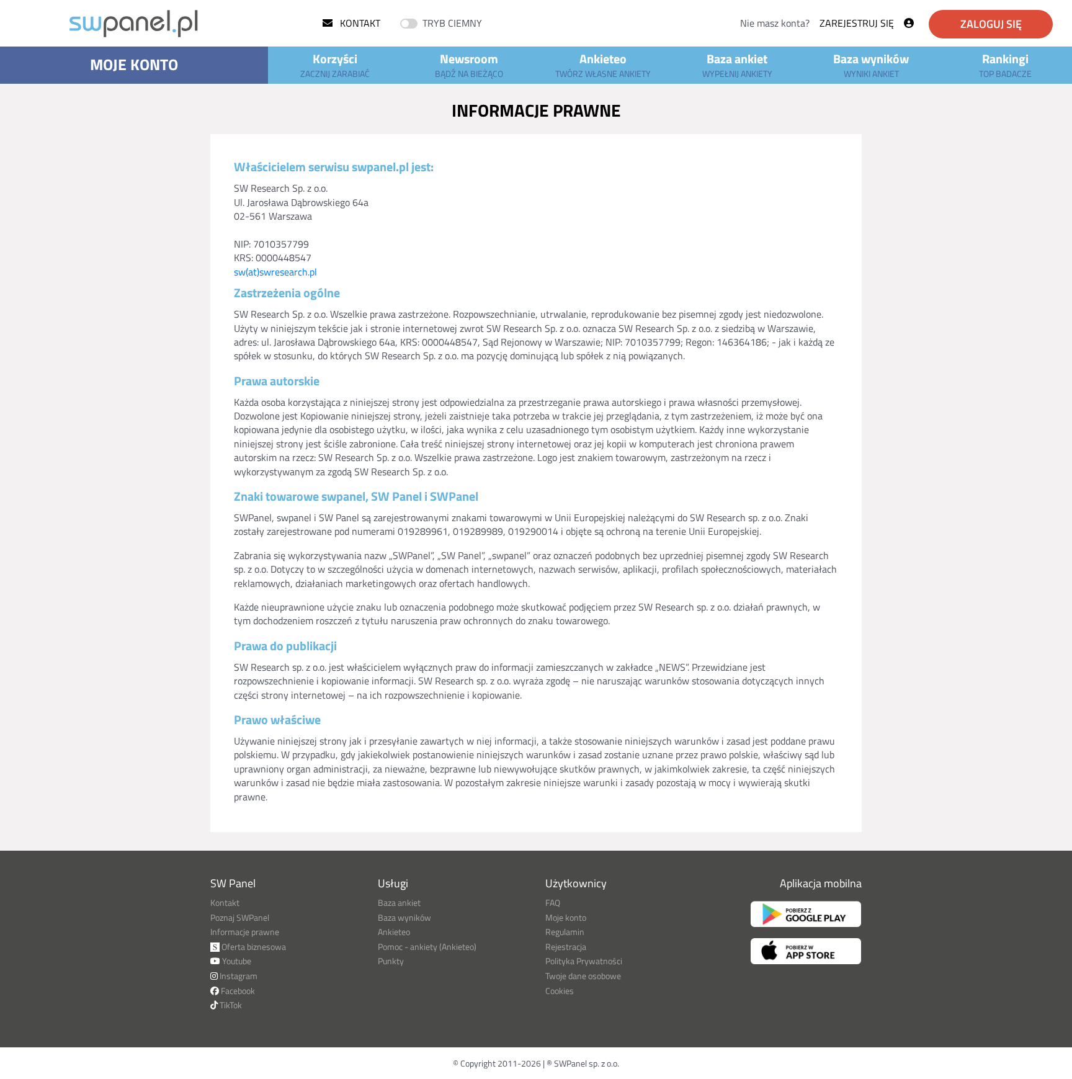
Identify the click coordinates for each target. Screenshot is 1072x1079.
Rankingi (1005, 64)
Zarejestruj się (857, 23)
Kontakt (358, 23)
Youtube (235, 960)
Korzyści (335, 64)
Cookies (559, 990)
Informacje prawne (244, 931)
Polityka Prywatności (583, 960)
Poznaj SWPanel (239, 917)
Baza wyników (871, 64)
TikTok (230, 1004)
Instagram (237, 975)
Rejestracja (565, 946)
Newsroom (469, 64)
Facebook (237, 990)
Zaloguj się (991, 24)
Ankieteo (603, 64)
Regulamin (564, 931)
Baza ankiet (737, 64)
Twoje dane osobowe (583, 975)
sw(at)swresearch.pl (275, 271)
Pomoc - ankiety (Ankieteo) (427, 946)
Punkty (391, 960)
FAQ (552, 902)
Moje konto (134, 64)
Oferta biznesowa (253, 946)
